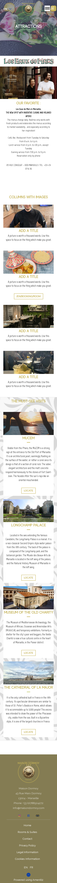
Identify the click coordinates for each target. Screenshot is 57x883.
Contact (27, 838)
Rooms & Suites (27, 832)
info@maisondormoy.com (28, 807)
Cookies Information (27, 858)
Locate (28, 490)
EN (26, 867)
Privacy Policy (27, 845)
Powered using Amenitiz (28, 879)
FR (31, 867)
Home (27, 825)
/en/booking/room (28, 296)
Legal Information (27, 852)
